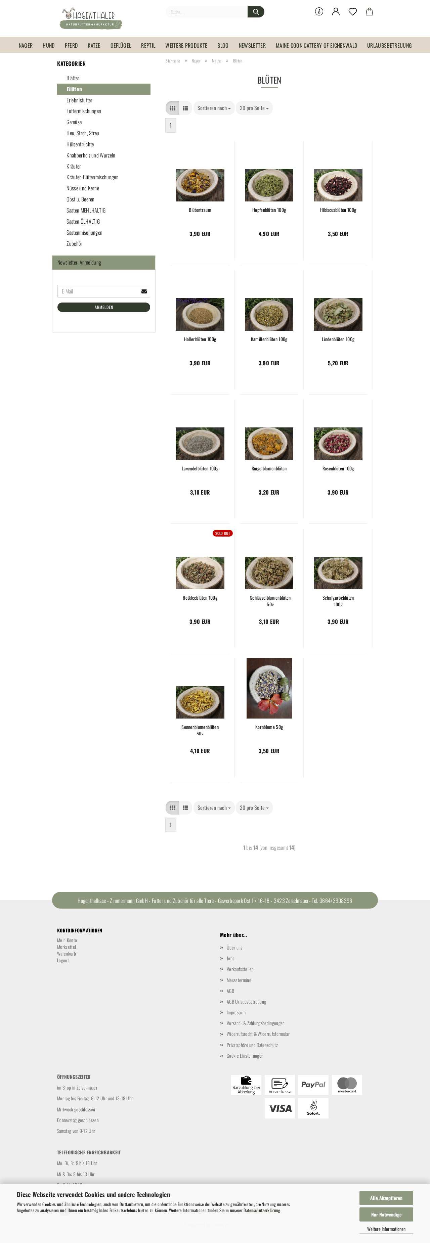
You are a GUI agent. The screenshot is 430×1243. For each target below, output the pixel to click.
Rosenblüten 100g (338, 468)
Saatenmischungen (84, 232)
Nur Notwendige (386, 1214)
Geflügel (121, 45)
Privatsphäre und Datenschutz (252, 1044)
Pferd (71, 45)
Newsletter (252, 45)
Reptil (148, 45)
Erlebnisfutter (79, 100)
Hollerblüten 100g (200, 339)
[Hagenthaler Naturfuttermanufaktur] (93, 18)
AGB (230, 990)
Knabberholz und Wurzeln (91, 155)
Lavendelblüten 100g (200, 468)
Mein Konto (67, 939)
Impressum (236, 1012)
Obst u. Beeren (80, 199)
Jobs (230, 958)
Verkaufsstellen (240, 968)
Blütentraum (200, 209)
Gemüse (74, 122)
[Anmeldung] (336, 12)
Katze (94, 45)
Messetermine (239, 979)
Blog (222, 45)
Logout (63, 960)
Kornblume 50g (269, 727)
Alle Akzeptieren (386, 1197)
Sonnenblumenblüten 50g (200, 729)
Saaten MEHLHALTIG (86, 210)
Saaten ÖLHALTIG (83, 221)
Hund (48, 45)
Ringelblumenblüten (269, 468)
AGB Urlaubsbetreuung (246, 1001)
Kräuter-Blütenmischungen (92, 177)
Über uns (235, 947)
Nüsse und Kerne (82, 188)
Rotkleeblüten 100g (200, 597)
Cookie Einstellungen (245, 1055)
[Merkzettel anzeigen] (352, 12)
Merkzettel (66, 946)
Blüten (74, 89)
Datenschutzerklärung (262, 1210)
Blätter (73, 78)
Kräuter (73, 166)
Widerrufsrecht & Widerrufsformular (258, 1033)
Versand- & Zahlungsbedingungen (256, 1022)
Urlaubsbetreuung (389, 45)
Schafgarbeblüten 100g (338, 600)
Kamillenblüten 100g (269, 339)
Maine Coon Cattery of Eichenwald (316, 45)
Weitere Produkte (186, 45)
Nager (26, 45)
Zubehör (74, 243)
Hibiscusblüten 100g (338, 209)
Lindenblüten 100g (338, 339)
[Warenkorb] (369, 12)
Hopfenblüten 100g (269, 209)
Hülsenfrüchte (80, 144)
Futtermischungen (83, 111)
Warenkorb (66, 953)
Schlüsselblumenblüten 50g (270, 600)
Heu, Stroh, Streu (82, 133)
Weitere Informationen (386, 1228)
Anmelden (104, 307)
